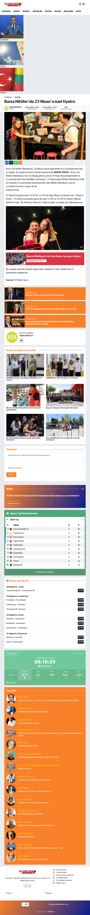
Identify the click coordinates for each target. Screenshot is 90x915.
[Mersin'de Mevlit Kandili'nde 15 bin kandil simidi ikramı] (25, 395)
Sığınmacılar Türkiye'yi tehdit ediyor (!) (34, 791)
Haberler (8, 97)
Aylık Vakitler (12, 683)
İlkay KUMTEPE (24, 799)
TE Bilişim (50, 912)
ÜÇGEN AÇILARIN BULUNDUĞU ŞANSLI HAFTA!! (38, 757)
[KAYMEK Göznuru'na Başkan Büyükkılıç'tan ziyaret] (25, 365)
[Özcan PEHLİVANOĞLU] (11, 812)
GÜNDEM (6, 11)
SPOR (78, 11)
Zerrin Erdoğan (25, 730)
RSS (26, 904)
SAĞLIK (57, 11)
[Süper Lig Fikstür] (82, 581)
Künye (9, 893)
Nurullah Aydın (25, 845)
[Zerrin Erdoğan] (11, 733)
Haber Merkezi (26, 336)
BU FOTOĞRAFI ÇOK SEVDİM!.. (31, 814)
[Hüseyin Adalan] (11, 710)
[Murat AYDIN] (11, 699)
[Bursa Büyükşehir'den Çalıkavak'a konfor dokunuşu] (65, 425)
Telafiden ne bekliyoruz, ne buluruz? (33, 803)
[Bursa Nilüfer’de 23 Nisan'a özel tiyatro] (45, 136)
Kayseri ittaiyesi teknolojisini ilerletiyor (62, 408)
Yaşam (17, 97)
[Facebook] (25, 886)
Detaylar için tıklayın (45, 572)
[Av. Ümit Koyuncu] (11, 778)
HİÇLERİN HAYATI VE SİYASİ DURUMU (33, 712)
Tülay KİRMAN (24, 856)
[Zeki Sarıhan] (11, 744)
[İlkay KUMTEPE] (11, 801)
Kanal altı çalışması (26, 837)
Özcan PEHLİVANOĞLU (28, 811)
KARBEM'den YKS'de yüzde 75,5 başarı (62, 378)
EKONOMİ (37, 11)
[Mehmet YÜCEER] (11, 722)
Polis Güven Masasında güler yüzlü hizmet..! (36, 825)
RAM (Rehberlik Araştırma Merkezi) (33, 860)
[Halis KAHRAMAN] (11, 824)
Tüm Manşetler (62, 878)
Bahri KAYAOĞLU (25, 834)
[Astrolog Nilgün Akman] (11, 756)
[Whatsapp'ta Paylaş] (16, 163)
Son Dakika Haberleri (64, 880)
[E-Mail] (21, 341)
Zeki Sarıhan (23, 743)
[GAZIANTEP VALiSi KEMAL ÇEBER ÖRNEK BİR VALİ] (11, 767)
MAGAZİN (68, 11)
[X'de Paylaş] (11, 163)
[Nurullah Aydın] (11, 847)
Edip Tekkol (23, 788)
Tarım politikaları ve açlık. (28, 723)
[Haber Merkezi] (12, 337)
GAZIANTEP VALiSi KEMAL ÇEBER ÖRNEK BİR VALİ (38, 765)
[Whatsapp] (30, 886)
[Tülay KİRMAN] (11, 858)
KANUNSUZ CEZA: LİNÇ (28, 746)
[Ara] (80, 4)
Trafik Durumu (61, 872)
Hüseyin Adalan (25, 709)
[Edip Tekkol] (11, 790)
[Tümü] (82, 489)
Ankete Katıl (13, 504)
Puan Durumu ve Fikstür (65, 875)
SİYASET (26, 11)
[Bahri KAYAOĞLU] (11, 835)
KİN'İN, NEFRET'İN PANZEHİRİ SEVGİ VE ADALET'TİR (40, 848)
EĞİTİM (48, 11)
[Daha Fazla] (20, 163)
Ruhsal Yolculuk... (25, 769)
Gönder (11, 475)
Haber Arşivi (61, 883)
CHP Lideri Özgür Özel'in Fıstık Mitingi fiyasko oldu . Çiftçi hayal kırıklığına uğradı (50, 734)
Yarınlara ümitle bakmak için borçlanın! (34, 780)
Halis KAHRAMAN (25, 822)
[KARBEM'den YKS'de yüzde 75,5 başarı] (65, 365)
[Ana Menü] (83, 4)
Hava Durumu (61, 870)
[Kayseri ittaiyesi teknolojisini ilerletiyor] (65, 395)
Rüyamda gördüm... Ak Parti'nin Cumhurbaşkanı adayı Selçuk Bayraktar (48, 700)
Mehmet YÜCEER (25, 720)
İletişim (49, 893)
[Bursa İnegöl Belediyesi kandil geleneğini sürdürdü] (25, 425)
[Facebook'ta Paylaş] (7, 163)
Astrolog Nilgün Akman (29, 754)
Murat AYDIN (23, 697)
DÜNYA (16, 11)
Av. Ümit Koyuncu (26, 777)
